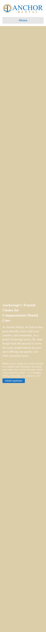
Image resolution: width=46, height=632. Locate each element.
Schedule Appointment (13, 380)
